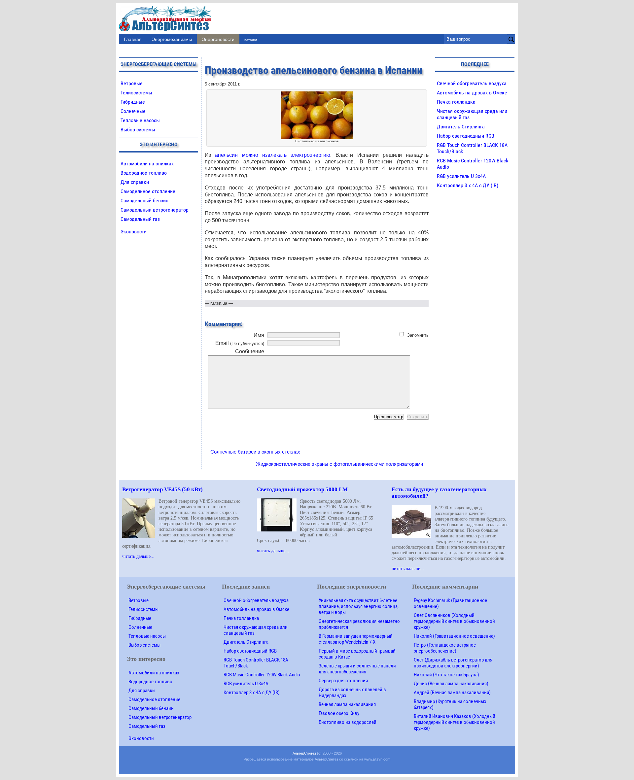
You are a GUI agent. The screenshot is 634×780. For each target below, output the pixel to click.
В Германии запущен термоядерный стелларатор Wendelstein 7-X (356, 639)
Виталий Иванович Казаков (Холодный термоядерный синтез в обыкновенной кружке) (454, 722)
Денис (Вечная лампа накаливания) (451, 684)
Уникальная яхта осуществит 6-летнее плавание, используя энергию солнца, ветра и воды (359, 606)
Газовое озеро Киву (339, 713)
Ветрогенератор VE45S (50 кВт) (162, 489)
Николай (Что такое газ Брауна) (446, 675)
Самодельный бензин (144, 200)
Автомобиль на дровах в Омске (472, 92)
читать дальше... (138, 556)
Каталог (250, 40)
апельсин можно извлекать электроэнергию (272, 155)
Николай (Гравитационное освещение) (454, 636)
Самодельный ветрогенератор (155, 210)
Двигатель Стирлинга (461, 126)
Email (239, 343)
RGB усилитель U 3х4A (461, 176)
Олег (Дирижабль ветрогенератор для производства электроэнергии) (453, 663)
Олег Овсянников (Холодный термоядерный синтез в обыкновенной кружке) (454, 621)
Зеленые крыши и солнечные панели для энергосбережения (357, 669)
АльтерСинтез (304, 753)
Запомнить (418, 335)
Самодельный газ (140, 219)
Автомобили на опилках (147, 163)
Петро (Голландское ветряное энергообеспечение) (445, 648)
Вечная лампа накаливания (347, 704)
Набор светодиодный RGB (465, 136)
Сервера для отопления (343, 681)
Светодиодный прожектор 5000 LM (302, 489)
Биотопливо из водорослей (347, 722)
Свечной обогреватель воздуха (472, 83)
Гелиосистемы (136, 92)
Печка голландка (456, 102)
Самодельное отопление (148, 191)
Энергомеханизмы (172, 39)
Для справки (135, 182)
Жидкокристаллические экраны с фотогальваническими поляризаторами (339, 464)
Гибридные (133, 102)
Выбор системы (138, 129)
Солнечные (133, 111)
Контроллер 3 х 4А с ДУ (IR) (467, 185)
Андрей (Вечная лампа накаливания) (452, 692)
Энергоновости (218, 39)
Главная (133, 39)
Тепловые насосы (140, 120)
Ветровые (132, 83)
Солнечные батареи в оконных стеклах (255, 452)
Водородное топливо (144, 173)
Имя (259, 335)
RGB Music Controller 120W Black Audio (262, 675)
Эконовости (134, 231)
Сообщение (249, 351)
